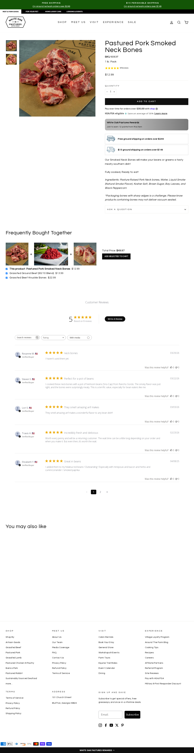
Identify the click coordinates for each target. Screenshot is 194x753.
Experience (113, 22)
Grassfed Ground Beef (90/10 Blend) (32, 273)
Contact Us (58, 658)
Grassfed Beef (13, 647)
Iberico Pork (12, 668)
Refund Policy (59, 668)
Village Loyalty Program (157, 637)
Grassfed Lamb (14, 658)
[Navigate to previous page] (86, 492)
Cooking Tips (151, 647)
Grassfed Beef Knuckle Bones (28, 277)
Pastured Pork (13, 652)
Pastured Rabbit (14, 673)
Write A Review (115, 319)
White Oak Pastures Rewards (123, 122)
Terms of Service (61, 673)
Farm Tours (104, 658)
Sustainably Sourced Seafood (21, 678)
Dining (102, 673)
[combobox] (53, 337)
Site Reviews (151, 673)
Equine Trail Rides (108, 663)
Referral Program (154, 668)
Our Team (57, 642)
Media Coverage (60, 647)
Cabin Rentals (106, 637)
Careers (149, 658)
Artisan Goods (13, 642)
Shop (62, 22)
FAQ (54, 652)
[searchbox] (25, 337)
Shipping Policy (13, 713)
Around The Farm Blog (156, 642)
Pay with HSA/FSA (154, 678)
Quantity (112, 86)
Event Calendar (107, 668)
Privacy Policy (59, 663)
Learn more (160, 113)
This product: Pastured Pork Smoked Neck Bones (40, 268)
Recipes (149, 652)
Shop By (10, 637)
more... (9, 683)
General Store (106, 647)
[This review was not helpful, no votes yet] (176, 367)
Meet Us (78, 22)
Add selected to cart (116, 256)
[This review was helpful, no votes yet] (171, 367)
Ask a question (119, 209)
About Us (56, 637)
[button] (97, 750)
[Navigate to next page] (107, 492)
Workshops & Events (109, 652)
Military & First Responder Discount (163, 683)
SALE (132, 22)
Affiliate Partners (154, 663)
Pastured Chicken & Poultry (20, 663)
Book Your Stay (106, 642)
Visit (94, 22)
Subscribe (132, 714)
